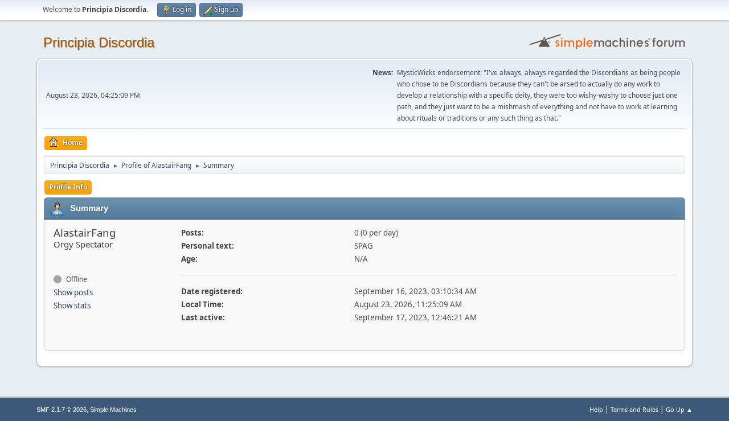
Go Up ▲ (679, 409)
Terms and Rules (634, 409)
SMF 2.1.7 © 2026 (61, 409)
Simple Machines (113, 409)
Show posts (73, 292)
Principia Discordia (98, 42)
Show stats (72, 305)
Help (596, 409)
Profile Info (68, 187)
